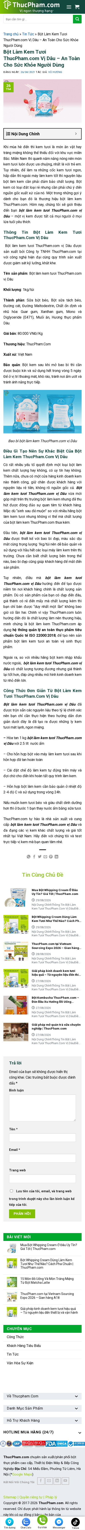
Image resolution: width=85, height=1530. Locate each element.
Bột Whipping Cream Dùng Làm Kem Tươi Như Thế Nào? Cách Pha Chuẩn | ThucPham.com (46, 1264)
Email (14, 1150)
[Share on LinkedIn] (56, 857)
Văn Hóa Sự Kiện (20, 1363)
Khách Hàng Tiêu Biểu (24, 1346)
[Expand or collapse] (76, 134)
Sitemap (10, 1497)
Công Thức (15, 1337)
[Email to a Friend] (45, 857)
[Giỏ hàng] (78, 7)
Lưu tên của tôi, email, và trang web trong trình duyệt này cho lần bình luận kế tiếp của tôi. (42, 1198)
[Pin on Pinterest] (51, 857)
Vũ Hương (55, 72)
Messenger (59, 1527)
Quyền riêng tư (30, 1497)
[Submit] (77, 19)
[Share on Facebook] (34, 857)
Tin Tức (28, 34)
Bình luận (16, 1090)
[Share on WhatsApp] (28, 857)
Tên (13, 1129)
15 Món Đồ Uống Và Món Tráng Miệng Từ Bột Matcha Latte (47, 1280)
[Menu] (69, 6)
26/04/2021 (28, 72)
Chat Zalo (26, 1527)
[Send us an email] (49, 1481)
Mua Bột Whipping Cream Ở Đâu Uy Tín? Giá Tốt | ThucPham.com (48, 1247)
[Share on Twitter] (39, 857)
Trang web (17, 1170)
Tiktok (75, 1528)
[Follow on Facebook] (41, 1481)
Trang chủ (11, 34)
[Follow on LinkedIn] (57, 1481)
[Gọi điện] (42, 1520)
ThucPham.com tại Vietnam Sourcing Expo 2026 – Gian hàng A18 (47, 1295)
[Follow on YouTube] (65, 1481)
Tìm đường (9, 1527)
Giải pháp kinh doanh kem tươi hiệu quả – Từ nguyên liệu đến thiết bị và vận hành (49, 1310)
